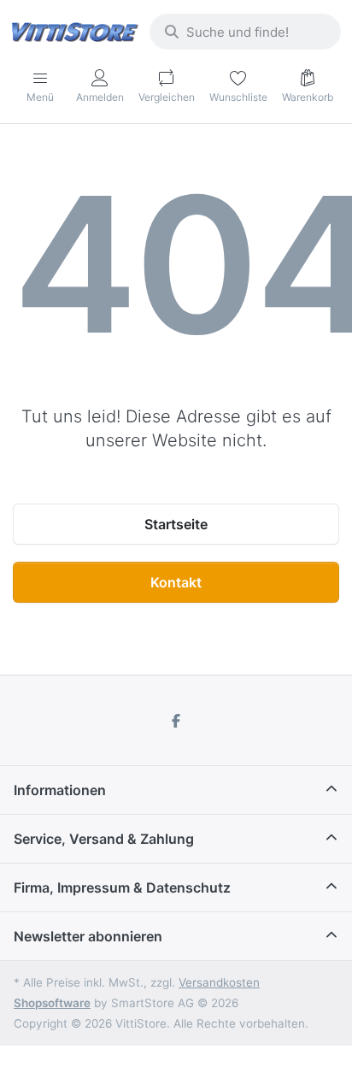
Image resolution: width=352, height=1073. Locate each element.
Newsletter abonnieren (88, 936)
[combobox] (245, 32)
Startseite (176, 524)
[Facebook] (176, 721)
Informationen (60, 790)
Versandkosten (219, 982)
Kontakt (176, 582)
